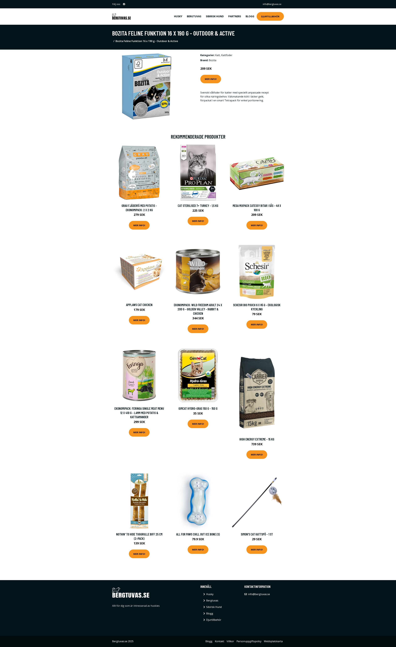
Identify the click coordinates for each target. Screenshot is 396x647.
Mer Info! (211, 78)
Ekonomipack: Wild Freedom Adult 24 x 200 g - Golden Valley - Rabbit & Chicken (198, 309)
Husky (178, 16)
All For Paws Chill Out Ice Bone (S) (198, 534)
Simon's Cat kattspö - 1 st (257, 534)
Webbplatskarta (273, 641)
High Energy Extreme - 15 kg (256, 439)
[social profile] (124, 4)
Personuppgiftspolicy (249, 641)
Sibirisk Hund (215, 16)
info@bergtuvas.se (272, 4)
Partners (234, 16)
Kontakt (219, 641)
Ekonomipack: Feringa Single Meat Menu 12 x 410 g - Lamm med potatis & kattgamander (139, 412)
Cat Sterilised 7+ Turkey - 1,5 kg (198, 205)
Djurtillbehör (270, 16)
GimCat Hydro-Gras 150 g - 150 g (198, 408)
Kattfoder (226, 55)
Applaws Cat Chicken (139, 305)
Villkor (230, 641)
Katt (217, 55)
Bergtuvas (194, 16)
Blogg (250, 16)
